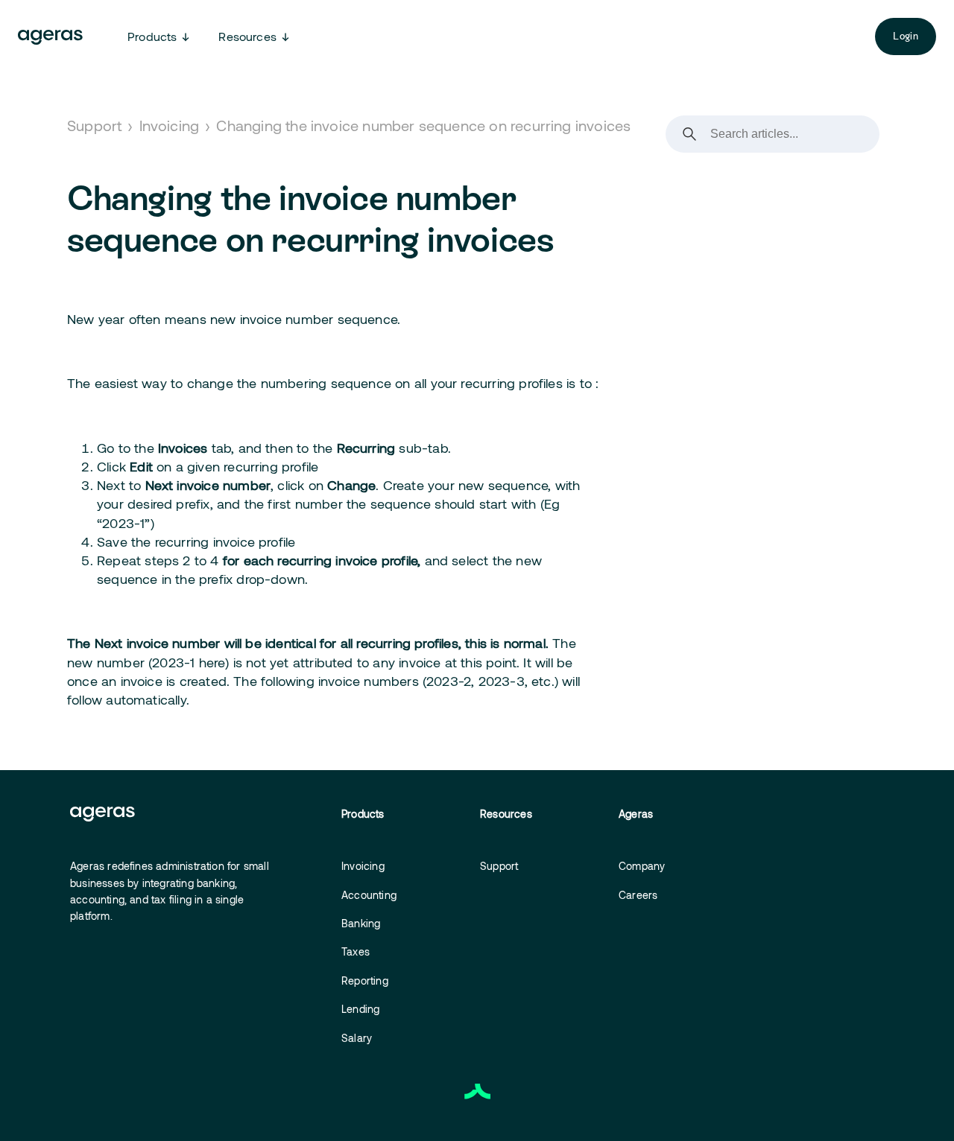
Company (642, 865)
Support (94, 125)
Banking (360, 923)
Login (905, 36)
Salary (356, 1038)
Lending (360, 1008)
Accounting (369, 895)
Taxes (355, 951)
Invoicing (169, 125)
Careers (638, 895)
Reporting (364, 980)
